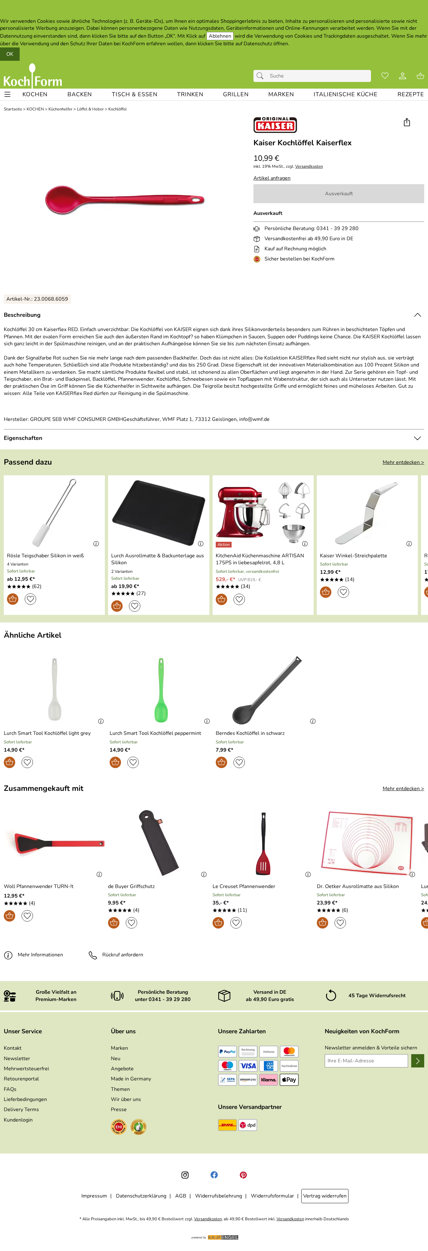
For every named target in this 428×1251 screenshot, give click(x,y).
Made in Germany (131, 1078)
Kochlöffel (117, 109)
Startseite (13, 109)
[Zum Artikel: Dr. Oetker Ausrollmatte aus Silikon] (367, 843)
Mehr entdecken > (403, 462)
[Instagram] (185, 1175)
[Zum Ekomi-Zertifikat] (138, 1127)
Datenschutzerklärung (141, 1195)
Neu (115, 1058)
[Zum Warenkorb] (420, 76)
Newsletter (17, 1058)
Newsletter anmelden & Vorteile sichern (371, 1047)
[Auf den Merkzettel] (30, 599)
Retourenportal (21, 1078)
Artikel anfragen (272, 178)
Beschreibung (22, 315)
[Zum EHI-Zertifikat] (258, 259)
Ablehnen (220, 36)
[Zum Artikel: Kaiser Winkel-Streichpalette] (367, 513)
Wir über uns (126, 1099)
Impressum (94, 1195)
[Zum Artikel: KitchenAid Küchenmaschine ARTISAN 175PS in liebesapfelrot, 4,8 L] (263, 513)
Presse (119, 1109)
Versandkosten (309, 166)
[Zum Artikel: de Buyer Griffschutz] (158, 843)
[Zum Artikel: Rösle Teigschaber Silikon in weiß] (54, 513)
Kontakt (13, 1048)
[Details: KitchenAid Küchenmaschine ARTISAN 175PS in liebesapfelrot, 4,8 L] (224, 544)
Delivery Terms (21, 1109)
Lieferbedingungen (25, 1099)
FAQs (10, 1089)
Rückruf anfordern (122, 954)
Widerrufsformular (272, 1195)
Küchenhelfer (60, 109)
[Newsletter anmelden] (417, 1060)
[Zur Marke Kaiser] (275, 125)
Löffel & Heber (90, 109)
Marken (119, 1048)
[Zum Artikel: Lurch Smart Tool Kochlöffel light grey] (55, 690)
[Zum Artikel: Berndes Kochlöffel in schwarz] (267, 690)
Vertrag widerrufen (325, 1195)
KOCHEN (35, 109)
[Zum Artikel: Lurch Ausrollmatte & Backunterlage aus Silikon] (158, 513)
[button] (406, 122)
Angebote (122, 1068)
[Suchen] (261, 76)
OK (9, 54)
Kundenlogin (18, 1120)
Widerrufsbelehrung (218, 1195)
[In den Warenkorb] (12, 599)
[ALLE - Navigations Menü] (7, 94)
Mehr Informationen (40, 954)
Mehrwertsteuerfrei (26, 1068)
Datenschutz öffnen (266, 43)
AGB (180, 1195)
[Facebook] (214, 1175)
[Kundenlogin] (402, 76)
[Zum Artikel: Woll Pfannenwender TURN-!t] (54, 843)
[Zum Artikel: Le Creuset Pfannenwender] (263, 843)
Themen (120, 1089)
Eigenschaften (23, 438)
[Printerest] (243, 1175)
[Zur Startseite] (33, 76)
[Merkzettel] (385, 76)
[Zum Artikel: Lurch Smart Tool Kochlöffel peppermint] (161, 690)
